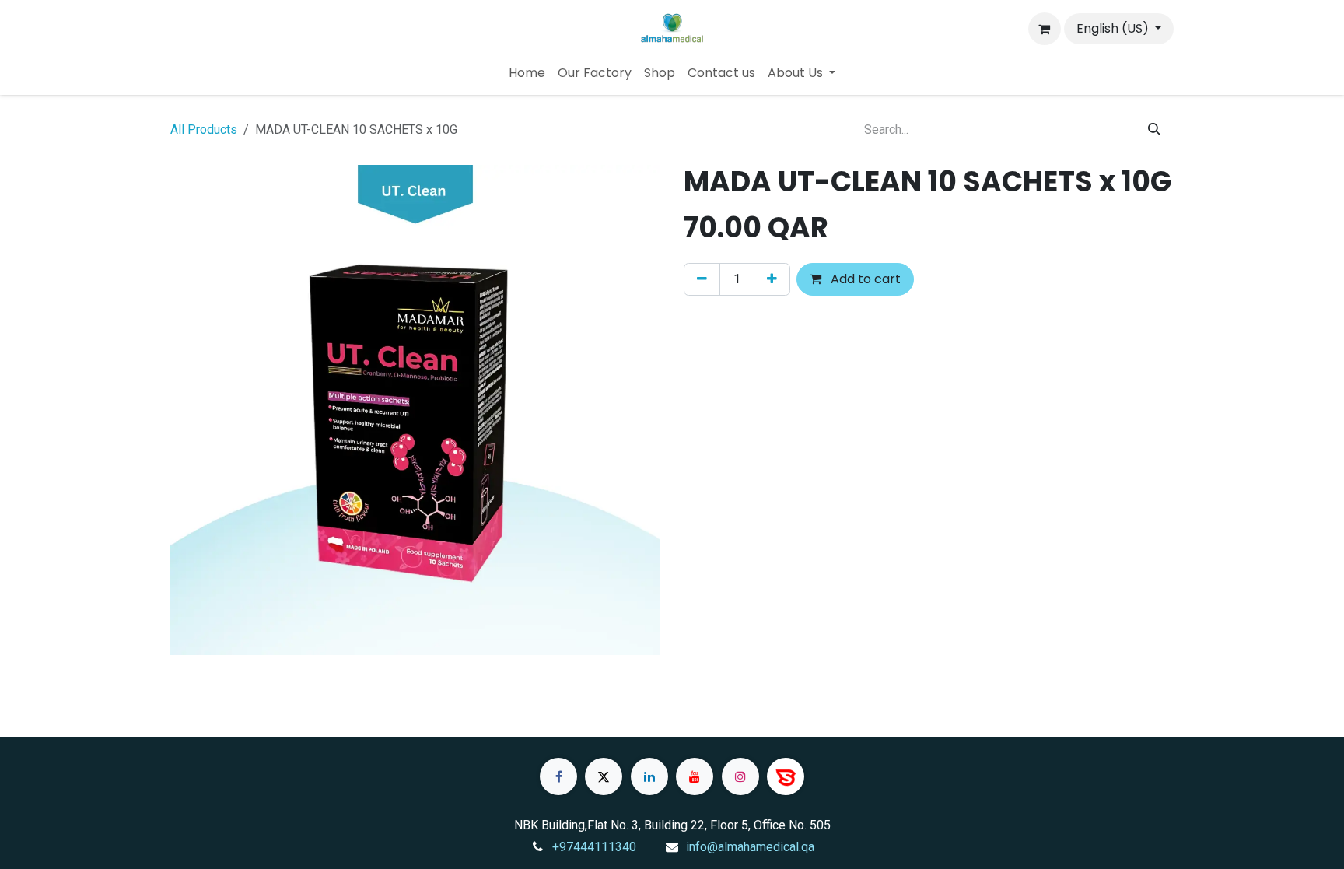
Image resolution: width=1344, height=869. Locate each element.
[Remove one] (702, 279)
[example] (785, 776)
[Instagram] (740, 776)
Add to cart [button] (864, 279)
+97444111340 (594, 846)
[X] (603, 776)
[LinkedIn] (649, 776)
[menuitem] (526, 73)
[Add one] (772, 279)
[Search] (1154, 130)
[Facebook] (558, 776)
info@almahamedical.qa (750, 846)
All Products (203, 129)
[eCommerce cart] (1044, 28)
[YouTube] (694, 776)
